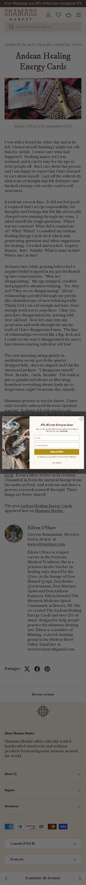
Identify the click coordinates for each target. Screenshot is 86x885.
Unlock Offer (56, 451)
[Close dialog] (81, 419)
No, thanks (56, 463)
